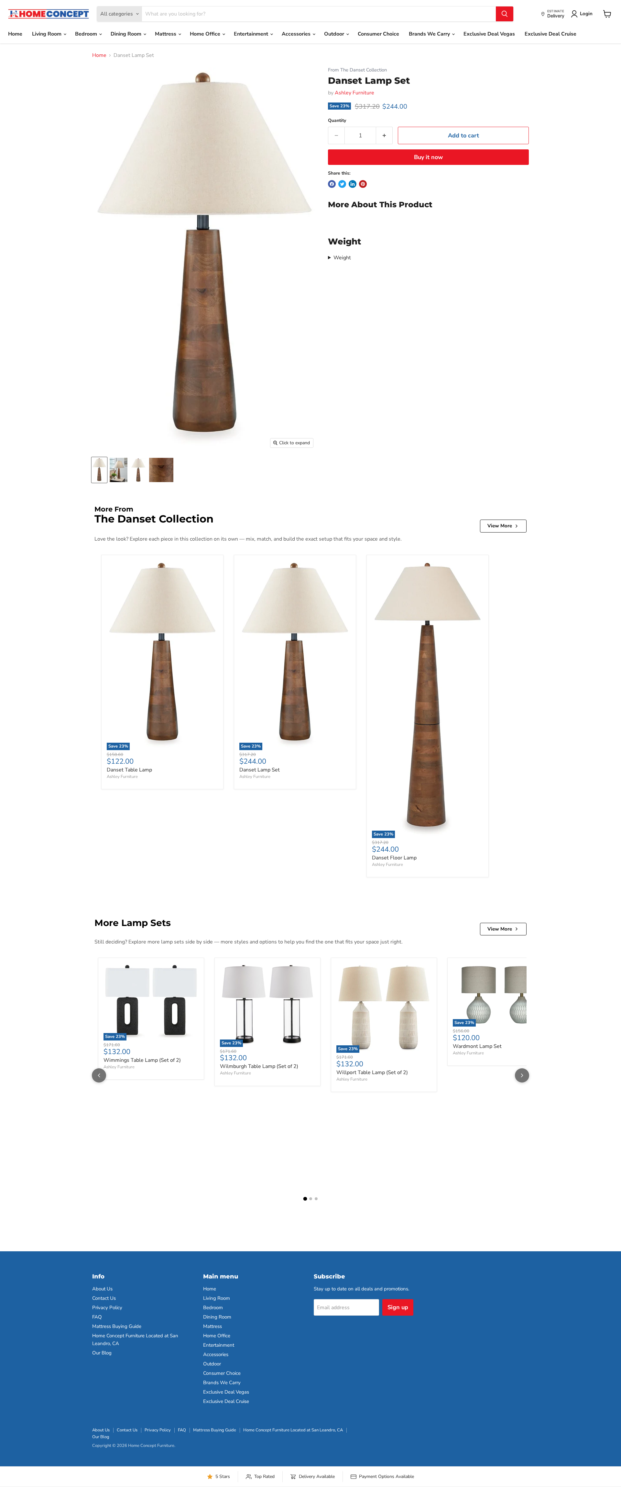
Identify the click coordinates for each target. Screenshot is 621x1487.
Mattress (166, 34)
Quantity (337, 120)
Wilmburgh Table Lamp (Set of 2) (259, 1066)
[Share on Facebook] (332, 184)
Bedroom (86, 34)
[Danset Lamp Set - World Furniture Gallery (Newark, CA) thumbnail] (118, 470)
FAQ (97, 1317)
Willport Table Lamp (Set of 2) (372, 1072)
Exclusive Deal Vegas (489, 34)
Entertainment (251, 34)
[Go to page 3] (316, 1198)
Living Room (47, 34)
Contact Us (104, 1298)
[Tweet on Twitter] (342, 184)
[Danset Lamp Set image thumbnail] (99, 470)
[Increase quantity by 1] (384, 136)
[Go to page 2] (310, 1198)
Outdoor (334, 34)
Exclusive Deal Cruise (550, 34)
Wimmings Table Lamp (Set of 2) (142, 1060)
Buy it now (428, 157)
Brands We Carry (430, 34)
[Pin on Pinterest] (363, 184)
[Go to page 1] (305, 1199)
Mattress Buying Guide (116, 1326)
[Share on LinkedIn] (352, 184)
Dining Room (127, 34)
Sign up (397, 1307)
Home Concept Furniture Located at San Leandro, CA (293, 1430)
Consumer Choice (378, 34)
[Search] (504, 13)
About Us (102, 1289)
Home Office (206, 34)
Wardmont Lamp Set (477, 1046)
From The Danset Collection (357, 70)
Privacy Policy (107, 1307)
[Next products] (522, 1075)
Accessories (297, 34)
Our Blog (102, 1353)
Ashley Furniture (354, 92)
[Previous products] (99, 1075)
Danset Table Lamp (129, 769)
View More (499, 526)
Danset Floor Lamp (394, 857)
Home (15, 34)
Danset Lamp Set (259, 769)
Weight (342, 257)
